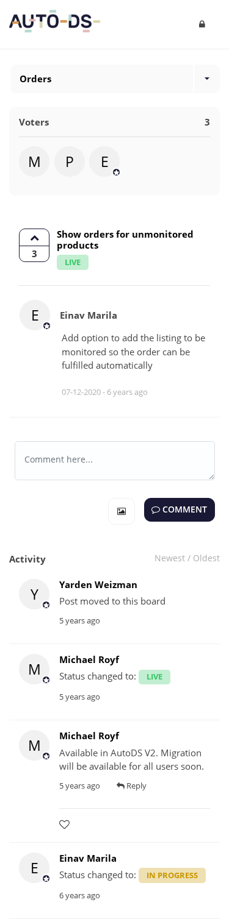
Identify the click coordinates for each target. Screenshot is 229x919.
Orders (35, 79)
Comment (183, 509)
